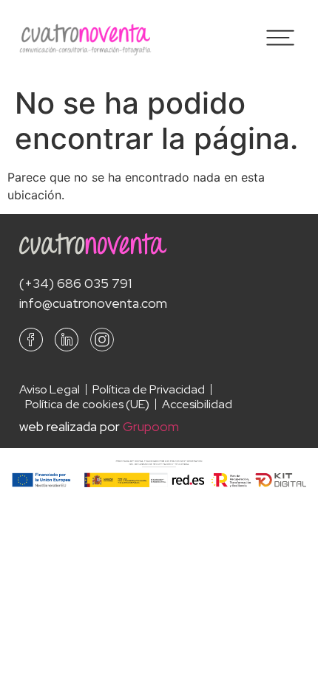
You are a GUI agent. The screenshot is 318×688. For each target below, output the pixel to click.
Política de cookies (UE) (87, 404)
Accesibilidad (197, 404)
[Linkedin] (66, 339)
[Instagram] (102, 339)
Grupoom (151, 426)
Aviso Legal (49, 389)
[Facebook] (31, 339)
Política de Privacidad (148, 389)
